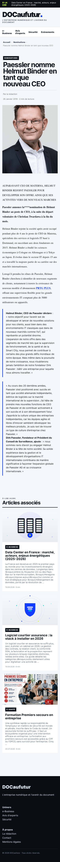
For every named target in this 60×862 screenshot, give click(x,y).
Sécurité (33, 32)
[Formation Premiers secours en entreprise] (30, 689)
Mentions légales (11, 841)
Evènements (47, 32)
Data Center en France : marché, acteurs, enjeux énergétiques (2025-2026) (34, 3)
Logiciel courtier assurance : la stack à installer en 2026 (28, 636)
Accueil (6, 42)
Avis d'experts (20, 31)
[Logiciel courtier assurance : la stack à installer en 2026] (30, 610)
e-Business (7, 31)
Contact (6, 837)
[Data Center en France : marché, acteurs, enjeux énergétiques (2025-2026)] (30, 527)
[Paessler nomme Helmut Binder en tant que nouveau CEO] (30, 139)
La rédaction (9, 833)
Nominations (19, 42)
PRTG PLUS (43, 288)
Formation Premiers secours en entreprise (29, 716)
